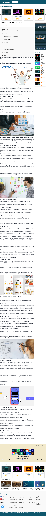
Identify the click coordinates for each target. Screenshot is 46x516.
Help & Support (21, 497)
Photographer (38, 496)
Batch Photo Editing (12, 497)
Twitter (3, 502)
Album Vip (30, 499)
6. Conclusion (4, 55)
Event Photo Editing (12, 504)
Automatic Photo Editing (13, 499)
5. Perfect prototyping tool (6, 53)
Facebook (3, 496)
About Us (20, 496)
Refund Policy (21, 499)
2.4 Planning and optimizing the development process (10, 36)
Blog (37, 493)
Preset (30, 496)
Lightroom (38, 497)
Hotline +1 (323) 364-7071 (37, 512)
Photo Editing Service (32, 502)
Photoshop (38, 499)
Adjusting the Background (13, 507)
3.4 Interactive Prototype (5, 43)
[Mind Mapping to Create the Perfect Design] (40, 484)
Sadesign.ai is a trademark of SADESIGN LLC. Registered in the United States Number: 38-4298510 (16, 512)
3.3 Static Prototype (5, 42)
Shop (30, 493)
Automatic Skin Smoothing (13, 502)
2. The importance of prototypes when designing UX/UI (10, 30)
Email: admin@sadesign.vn (6, 514)
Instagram (3, 498)
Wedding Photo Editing (12, 505)
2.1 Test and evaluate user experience (7, 32)
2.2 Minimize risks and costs (6, 33)
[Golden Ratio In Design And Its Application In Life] (28, 484)
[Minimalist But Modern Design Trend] (6, 484)
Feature (10, 493)
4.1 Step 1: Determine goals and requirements (9, 46)
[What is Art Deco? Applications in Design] (17, 484)
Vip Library (30, 497)
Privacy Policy (21, 504)
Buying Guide (21, 507)
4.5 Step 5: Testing (5, 52)
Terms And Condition (22, 502)
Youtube (3, 499)
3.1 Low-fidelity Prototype (6, 39)
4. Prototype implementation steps (7, 45)
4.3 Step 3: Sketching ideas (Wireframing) (8, 49)
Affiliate (37, 506)
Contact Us (20, 505)
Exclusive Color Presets (13, 496)
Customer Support (22, 493)
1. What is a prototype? (5, 29)
